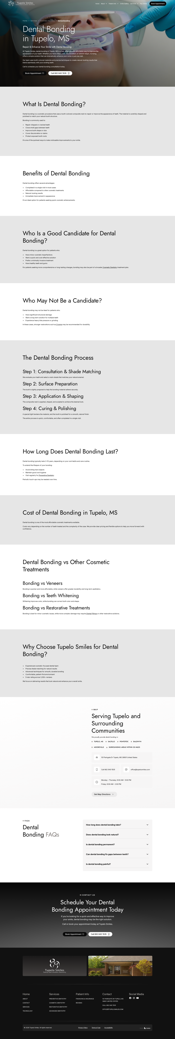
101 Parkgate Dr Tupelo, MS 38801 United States (112, 1000)
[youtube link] (137, 998)
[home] (22, 3)
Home (97, 3)
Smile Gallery (124, 3)
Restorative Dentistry (58, 1007)
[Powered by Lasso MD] (145, 1028)
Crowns (59, 324)
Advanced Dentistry (57, 1011)
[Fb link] (130, 998)
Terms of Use (96, 1027)
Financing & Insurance (85, 999)
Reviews (79, 1003)
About (25, 999)
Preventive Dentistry (46, 475)
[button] (104, 3)
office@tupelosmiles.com (112, 1009)
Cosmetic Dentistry (47, 21)
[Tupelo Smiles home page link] (55, 966)
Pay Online (143, 3)
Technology (28, 1011)
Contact (26, 1003)
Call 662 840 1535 (109, 1005)
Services (33, 21)
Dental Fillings (91, 614)
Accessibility (108, 1027)
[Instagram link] (134, 998)
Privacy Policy (83, 1027)
